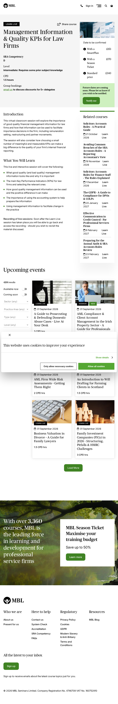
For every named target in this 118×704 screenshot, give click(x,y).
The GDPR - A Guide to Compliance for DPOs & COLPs (97, 195)
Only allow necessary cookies (58, 366)
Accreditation (39, 628)
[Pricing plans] (84, 51)
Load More (73, 467)
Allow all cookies (96, 366)
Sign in (89, 5)
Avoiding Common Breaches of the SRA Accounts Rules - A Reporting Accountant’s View (95, 151)
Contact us (37, 619)
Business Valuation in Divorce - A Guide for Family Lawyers (52, 405)
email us (8, 89)
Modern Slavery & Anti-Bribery (69, 635)
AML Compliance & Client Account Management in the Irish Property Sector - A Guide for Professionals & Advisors (95, 289)
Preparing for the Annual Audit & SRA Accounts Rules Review (95, 245)
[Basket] (112, 6)
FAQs (34, 638)
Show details (102, 357)
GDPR (63, 628)
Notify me (91, 100)
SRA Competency (13, 56)
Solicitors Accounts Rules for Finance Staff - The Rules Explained (97, 175)
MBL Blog (94, 619)
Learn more (75, 557)
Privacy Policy (68, 619)
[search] (106, 6)
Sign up (11, 666)
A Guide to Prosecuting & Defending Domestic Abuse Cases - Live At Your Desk (52, 287)
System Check (39, 624)
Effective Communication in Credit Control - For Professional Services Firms (96, 220)
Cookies (64, 624)
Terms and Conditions (66, 643)
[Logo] (9, 6)
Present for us (11, 624)
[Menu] (98, 5)
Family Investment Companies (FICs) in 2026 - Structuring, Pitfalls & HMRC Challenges (95, 407)
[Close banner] (10, 335)
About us (8, 619)
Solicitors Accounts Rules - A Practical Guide (95, 126)
